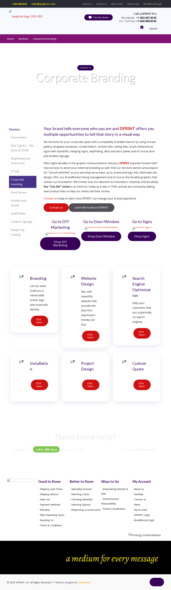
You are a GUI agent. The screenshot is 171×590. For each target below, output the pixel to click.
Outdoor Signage (21, 222)
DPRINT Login (142, 515)
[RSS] (143, 584)
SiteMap (138, 494)
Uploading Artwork (81, 489)
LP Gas (15, 171)
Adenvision (84, 582)
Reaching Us (46, 520)
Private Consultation (114, 508)
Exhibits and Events (18, 203)
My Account (140, 509)
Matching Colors (80, 494)
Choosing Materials (82, 499)
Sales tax (45, 499)
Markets (23, 38)
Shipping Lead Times (51, 489)
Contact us (101, 3)
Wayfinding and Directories (20, 161)
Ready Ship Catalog (18, 232)
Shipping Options (49, 494)
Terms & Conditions (51, 525)
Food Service (19, 192)
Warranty (45, 509)
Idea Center (117, 3)
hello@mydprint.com (43, 3)
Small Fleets (18, 213)
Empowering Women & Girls (114, 491)
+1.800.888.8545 (137, 21)
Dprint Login (133, 3)
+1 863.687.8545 (138, 17)
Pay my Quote (101, 17)
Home (10, 38)
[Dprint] (25, 16)
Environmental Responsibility (109, 501)
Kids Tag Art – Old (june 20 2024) (22, 148)
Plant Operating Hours (52, 515)
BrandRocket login (152, 3)
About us (87, 3)
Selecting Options (81, 504)
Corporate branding (44, 38)
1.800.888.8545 (19, 3)
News (137, 504)
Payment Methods (50, 504)
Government (19, 137)
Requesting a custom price (86, 509)
